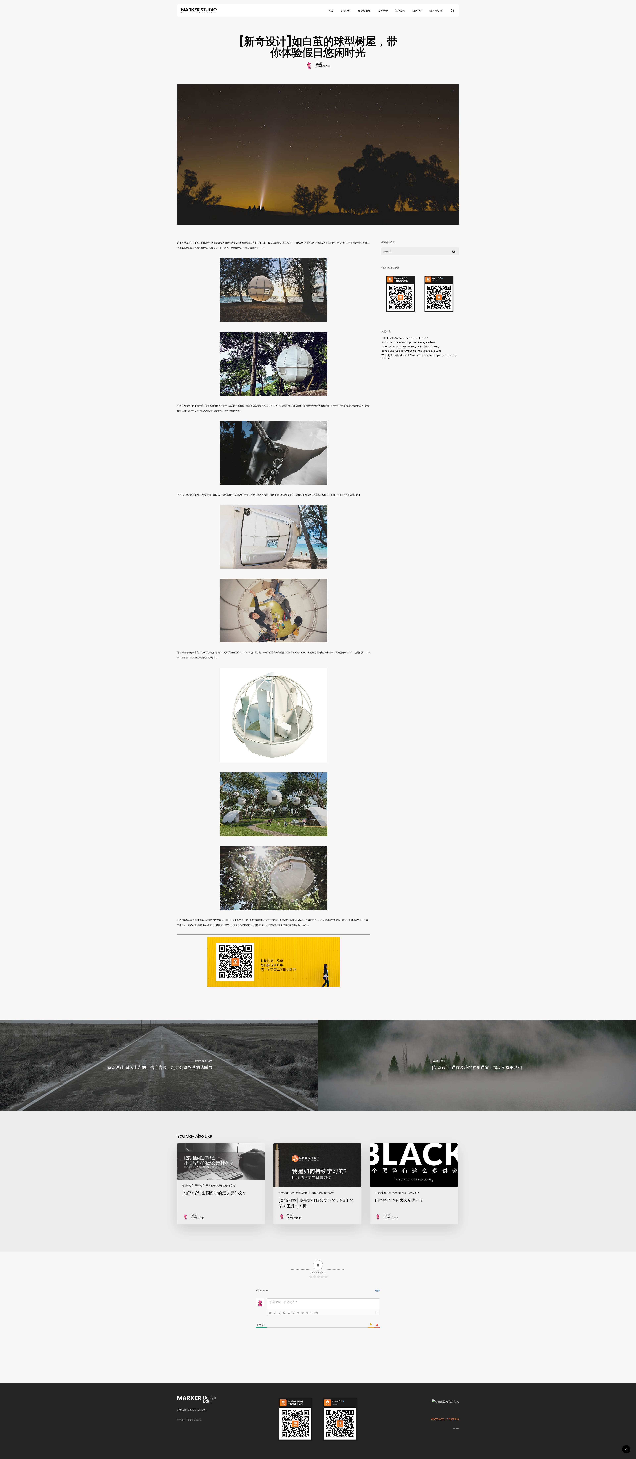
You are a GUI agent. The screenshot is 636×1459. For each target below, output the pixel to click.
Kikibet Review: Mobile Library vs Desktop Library (410, 346)
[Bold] (270, 1313)
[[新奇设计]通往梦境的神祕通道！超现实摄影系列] (477, 1065)
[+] (316, 1312)
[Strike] (284, 1313)
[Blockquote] (298, 1313)
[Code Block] (302, 1313)
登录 (377, 1290)
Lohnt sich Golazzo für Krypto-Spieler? (404, 338)
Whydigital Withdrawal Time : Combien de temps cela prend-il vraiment (419, 357)
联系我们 (191, 1409)
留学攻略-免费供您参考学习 (220, 1185)
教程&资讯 (187, 1185)
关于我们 (181, 1409)
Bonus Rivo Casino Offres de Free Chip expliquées (411, 350)
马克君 (319, 63)
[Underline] (279, 1313)
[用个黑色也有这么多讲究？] (414, 1183)
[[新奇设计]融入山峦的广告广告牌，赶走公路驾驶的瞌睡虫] (159, 1065)
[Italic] (274, 1313)
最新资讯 (199, 1185)
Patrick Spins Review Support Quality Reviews (408, 342)
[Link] (307, 1313)
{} (311, 1312)
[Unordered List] (293, 1313)
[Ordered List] (288, 1313)
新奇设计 (329, 1192)
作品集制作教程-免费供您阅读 (294, 1192)
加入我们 (202, 1409)
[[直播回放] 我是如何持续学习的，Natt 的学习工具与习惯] (317, 1183)
